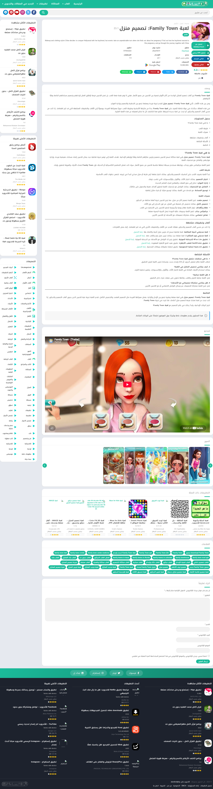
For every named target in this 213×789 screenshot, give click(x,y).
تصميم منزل (163, 567)
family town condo (77, 552)
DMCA (184, 785)
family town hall (61, 552)
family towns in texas (121, 557)
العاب (67, 4)
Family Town (177, 552)
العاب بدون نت (85, 557)
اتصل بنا (156, 785)
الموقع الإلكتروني (203, 645)
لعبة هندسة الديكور (121, 572)
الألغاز (176, 23)
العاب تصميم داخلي (201, 562)
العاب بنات (55, 557)
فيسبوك (132, 673)
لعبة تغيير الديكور (157, 572)
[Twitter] (28, 12)
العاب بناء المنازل (69, 557)
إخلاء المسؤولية (193, 785)
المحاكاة (55, 4)
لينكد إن (76, 673)
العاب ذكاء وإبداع (153, 562)
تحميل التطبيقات (206, 785)
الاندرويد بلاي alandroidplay (180, 781)
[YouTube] (16, 12)
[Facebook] (33, 12)
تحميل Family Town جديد (199, 567)
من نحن (169, 785)
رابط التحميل (138, 232)
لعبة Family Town (126, 567)
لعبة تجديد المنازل (109, 567)
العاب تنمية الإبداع (183, 562)
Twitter (168, 72)
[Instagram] (22, 12)
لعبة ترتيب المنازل (91, 567)
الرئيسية (78, 4)
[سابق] (210, 465)
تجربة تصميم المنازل (69, 562)
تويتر (115, 673)
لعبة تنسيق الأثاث (139, 572)
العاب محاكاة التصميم (121, 562)
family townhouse (182, 557)
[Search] (43, 12)
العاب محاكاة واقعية (101, 562)
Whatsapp (125, 72)
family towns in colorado (162, 557)
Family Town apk (145, 552)
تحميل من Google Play (199, 45)
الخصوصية (176, 785)
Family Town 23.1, (162, 552)
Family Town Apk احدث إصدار (124, 552)
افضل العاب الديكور (102, 557)
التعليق (207, 595)
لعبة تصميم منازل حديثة (176, 572)
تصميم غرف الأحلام (179, 567)
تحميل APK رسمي (198, 52)
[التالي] (44, 465)
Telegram (139, 72)
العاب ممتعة (85, 562)
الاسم (207, 624)
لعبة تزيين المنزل (74, 567)
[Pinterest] (11, 12)
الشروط (162, 785)
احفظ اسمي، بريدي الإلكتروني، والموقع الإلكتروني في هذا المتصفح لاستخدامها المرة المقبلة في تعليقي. (169, 656)
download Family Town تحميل (197, 552)
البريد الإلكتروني (204, 635)
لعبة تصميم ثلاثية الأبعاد (199, 572)
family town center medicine (98, 552)
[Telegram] (5, 12)
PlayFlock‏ (185, 50)
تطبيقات (43, 4)
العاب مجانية (138, 562)
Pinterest (153, 72)
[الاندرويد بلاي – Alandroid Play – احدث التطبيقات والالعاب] (194, 3)
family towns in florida (141, 557)
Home (187, 23)
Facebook (181, 72)
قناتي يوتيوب (199, 64)
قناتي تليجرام (199, 58)
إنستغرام (96, 673)
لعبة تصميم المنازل (57, 567)
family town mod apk (201, 557)
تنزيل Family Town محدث (146, 567)
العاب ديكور (167, 562)
